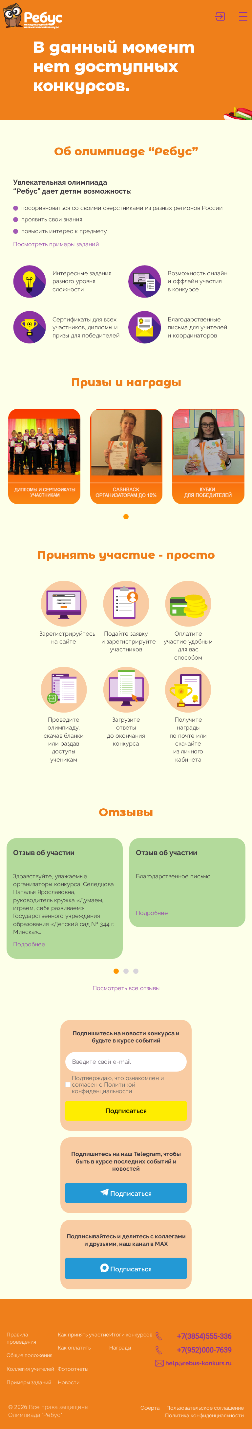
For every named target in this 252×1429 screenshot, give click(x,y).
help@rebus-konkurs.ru (198, 1363)
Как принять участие (83, 1335)
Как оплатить (74, 1348)
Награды (120, 1348)
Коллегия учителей (30, 1369)
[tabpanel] (44, 456)
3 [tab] (135, 971)
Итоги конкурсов (130, 1335)
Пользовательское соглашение (205, 1408)
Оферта (150, 1408)
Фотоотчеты (73, 1369)
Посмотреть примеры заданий (56, 244)
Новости (68, 1382)
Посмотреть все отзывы (126, 988)
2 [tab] (126, 971)
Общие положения (29, 1355)
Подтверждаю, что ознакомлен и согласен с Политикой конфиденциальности (118, 1084)
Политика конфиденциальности (204, 1415)
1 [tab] (126, 516)
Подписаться (126, 1111)
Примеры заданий (29, 1382)
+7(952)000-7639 (204, 1350)
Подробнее (29, 944)
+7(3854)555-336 (204, 1336)
